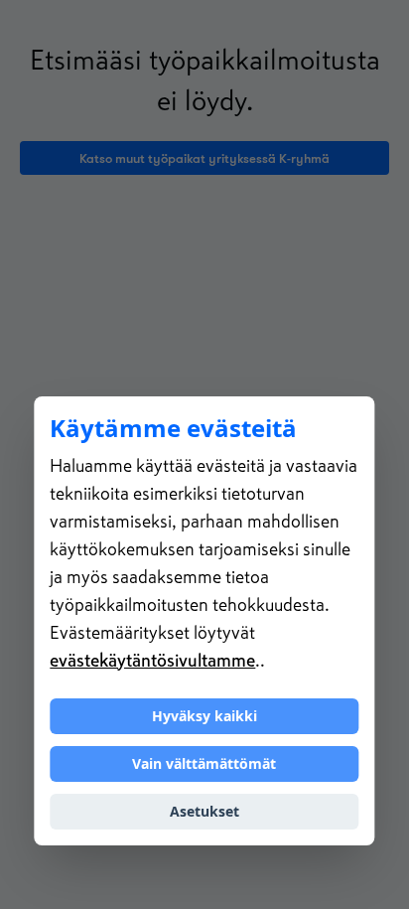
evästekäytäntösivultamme (152, 661)
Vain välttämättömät (204, 763)
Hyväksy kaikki (204, 715)
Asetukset (204, 811)
